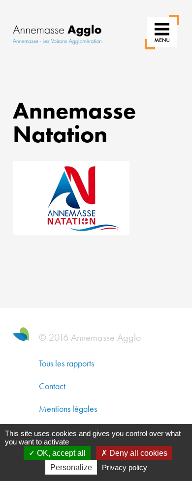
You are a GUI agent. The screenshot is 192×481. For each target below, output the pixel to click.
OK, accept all (60, 453)
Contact (52, 386)
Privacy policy (124, 467)
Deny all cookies (137, 453)
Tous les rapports (66, 363)
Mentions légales (68, 408)
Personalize (71, 467)
